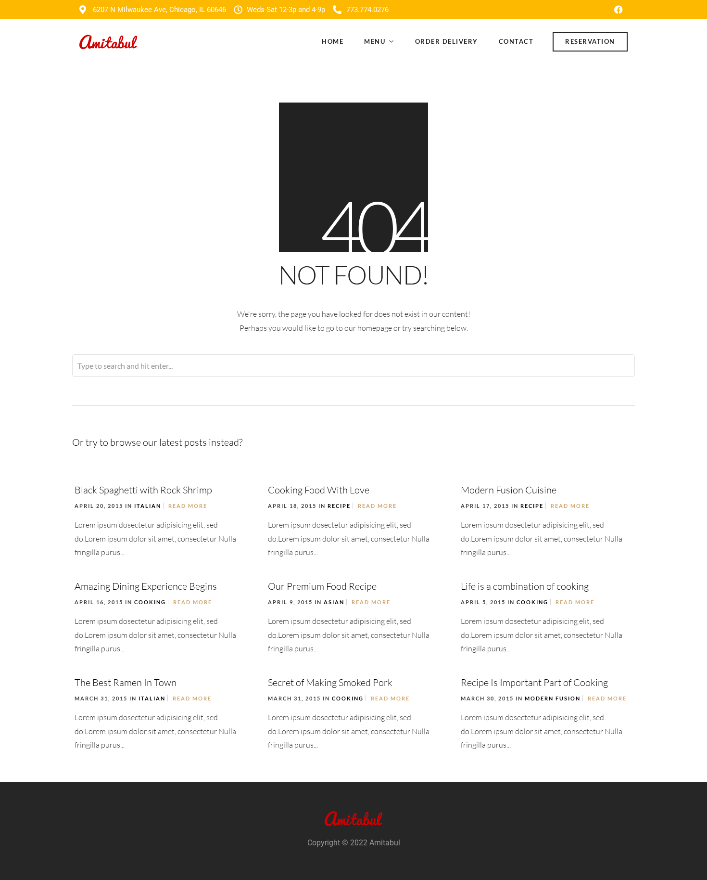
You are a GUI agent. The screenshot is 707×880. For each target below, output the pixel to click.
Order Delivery (446, 41)
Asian (334, 602)
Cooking (150, 602)
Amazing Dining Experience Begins (146, 586)
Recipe (339, 506)
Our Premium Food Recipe (322, 586)
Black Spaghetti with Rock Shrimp (143, 490)
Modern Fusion (553, 698)
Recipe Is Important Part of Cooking (534, 682)
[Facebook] (618, 9)
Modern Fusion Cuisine (508, 490)
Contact (516, 41)
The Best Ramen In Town (126, 682)
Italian (147, 506)
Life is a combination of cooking (525, 586)
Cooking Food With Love (318, 490)
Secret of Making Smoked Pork (330, 682)
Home (332, 41)
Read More (187, 506)
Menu (374, 41)
